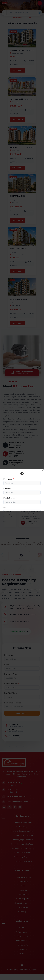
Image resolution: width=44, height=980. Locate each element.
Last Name (7, 489)
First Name (7, 479)
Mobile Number (9, 498)
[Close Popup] (42, 470)
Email (5, 508)
